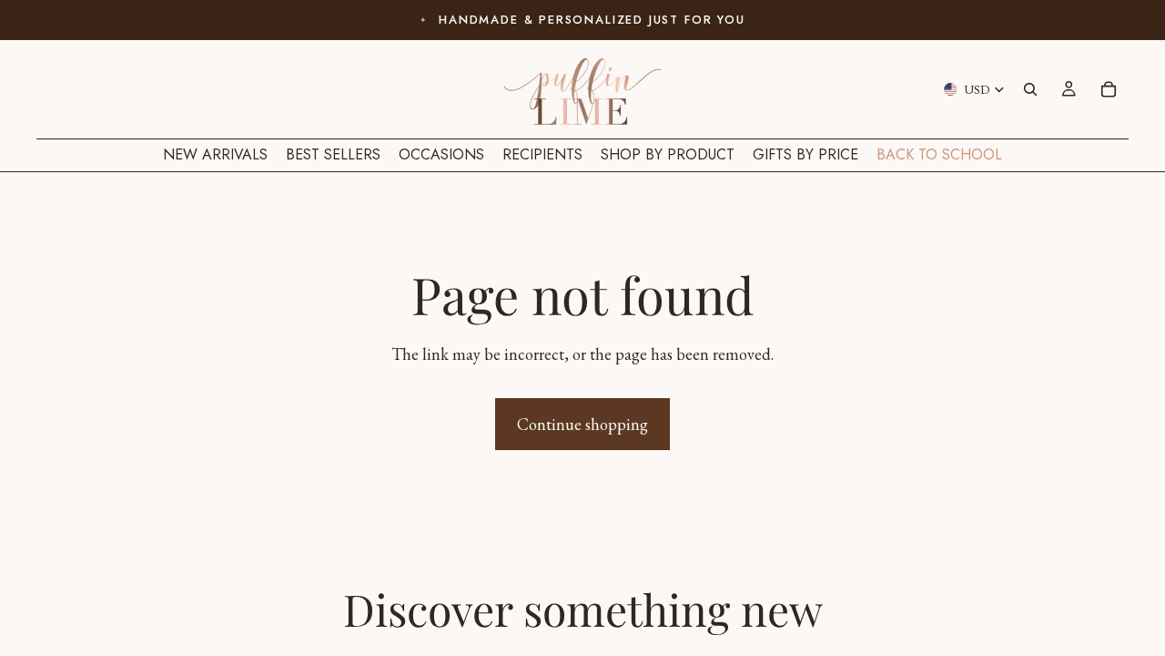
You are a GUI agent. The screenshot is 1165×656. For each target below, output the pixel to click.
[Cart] (1109, 89)
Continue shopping (582, 424)
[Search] (1030, 89)
